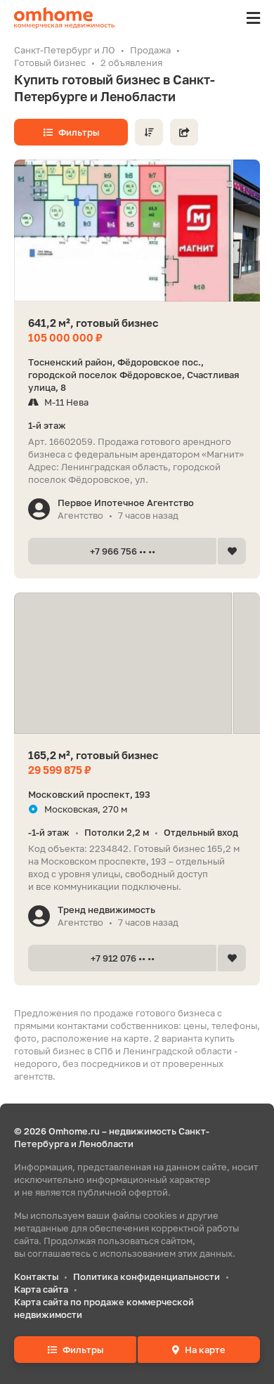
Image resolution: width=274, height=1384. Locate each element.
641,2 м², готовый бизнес (93, 322)
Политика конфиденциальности (146, 1276)
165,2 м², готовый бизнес (93, 755)
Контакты (36, 1276)
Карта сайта (41, 1289)
